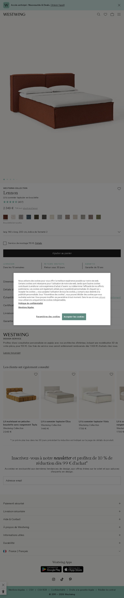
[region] (62, 299)
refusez (102, 297)
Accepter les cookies (74, 317)
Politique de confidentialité (30, 303)
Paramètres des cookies (48, 316)
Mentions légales (26, 307)
